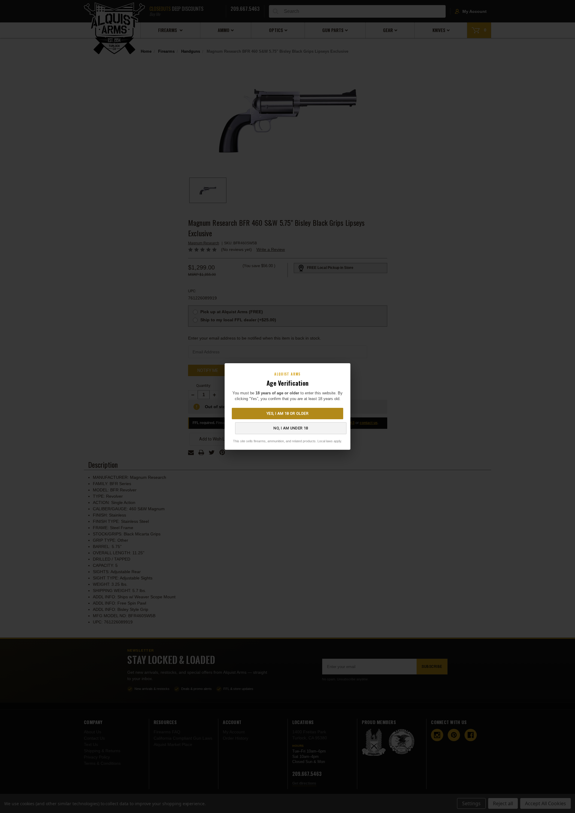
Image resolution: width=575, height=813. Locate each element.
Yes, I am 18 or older (287, 413)
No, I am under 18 (290, 428)
